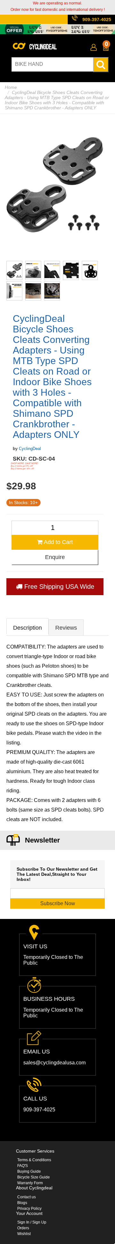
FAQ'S (22, 1165)
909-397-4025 (96, 19)
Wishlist (24, 1234)
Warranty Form (30, 1183)
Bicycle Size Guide (33, 1177)
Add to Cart (57, 542)
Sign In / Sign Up (31, 1222)
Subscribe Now (57, 903)
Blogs (22, 1203)
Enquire (55, 557)
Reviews (66, 628)
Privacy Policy (29, 1208)
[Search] (101, 64)
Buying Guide (29, 1171)
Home (11, 87)
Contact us (26, 1197)
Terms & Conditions (34, 1160)
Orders (23, 1228)
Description (27, 628)
